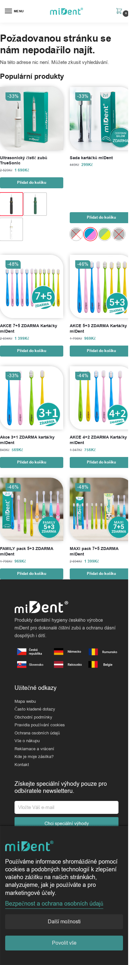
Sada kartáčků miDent (91, 158)
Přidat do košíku (31, 182)
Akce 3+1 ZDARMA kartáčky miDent (27, 440)
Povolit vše (64, 943)
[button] (120, 12)
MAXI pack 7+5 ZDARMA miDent (94, 551)
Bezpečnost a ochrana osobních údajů (54, 904)
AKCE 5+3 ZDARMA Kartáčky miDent (98, 328)
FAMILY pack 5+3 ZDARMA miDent (26, 551)
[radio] (11, 204)
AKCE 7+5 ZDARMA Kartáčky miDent (28, 328)
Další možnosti (64, 921)
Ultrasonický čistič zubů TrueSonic (23, 160)
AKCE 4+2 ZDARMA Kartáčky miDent (98, 440)
